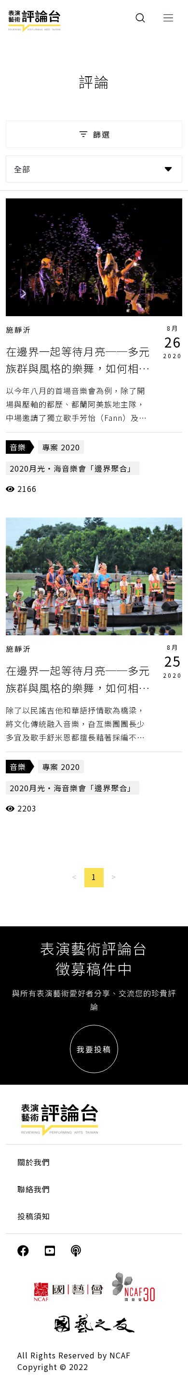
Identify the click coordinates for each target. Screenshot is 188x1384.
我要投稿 (94, 1049)
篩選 (101, 134)
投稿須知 (33, 1216)
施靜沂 (19, 329)
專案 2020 (61, 447)
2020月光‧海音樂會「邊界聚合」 (72, 468)
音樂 (18, 447)
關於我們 (33, 1162)
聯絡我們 (33, 1189)
